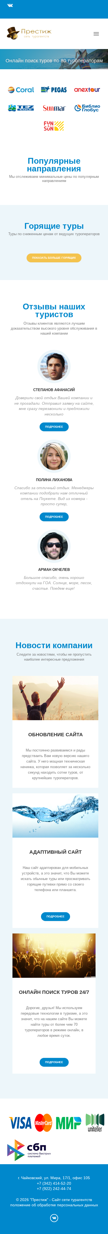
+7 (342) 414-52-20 (54, 1183)
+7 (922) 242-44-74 (54, 1188)
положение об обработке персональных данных (54, 1205)
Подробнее (54, 426)
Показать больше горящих (54, 257)
